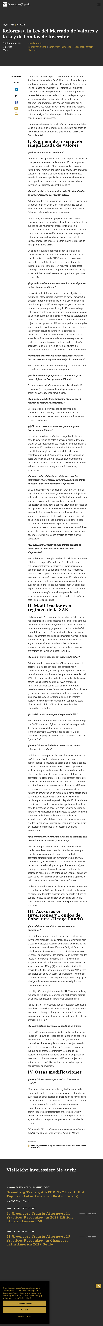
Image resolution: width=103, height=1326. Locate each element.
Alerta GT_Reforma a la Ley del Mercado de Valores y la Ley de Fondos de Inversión (58, 1146)
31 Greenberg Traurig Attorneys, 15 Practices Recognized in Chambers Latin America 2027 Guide (38, 1240)
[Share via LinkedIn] (16, 90)
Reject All (25, 1310)
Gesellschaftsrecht (83, 46)
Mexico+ (32, 50)
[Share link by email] (16, 108)
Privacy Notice (34, 1291)
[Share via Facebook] (16, 102)
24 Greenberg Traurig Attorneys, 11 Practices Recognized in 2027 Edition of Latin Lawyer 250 (40, 1217)
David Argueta (35, 43)
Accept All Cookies (24, 1303)
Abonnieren (16, 76)
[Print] (16, 114)
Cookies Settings (24, 1316)
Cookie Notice (8, 1293)
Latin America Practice (60, 46)
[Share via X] (16, 96)
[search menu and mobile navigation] (99, 4)
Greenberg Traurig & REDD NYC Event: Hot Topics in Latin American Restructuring (45, 1194)
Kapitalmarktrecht (37, 46)
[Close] (45, 1285)
